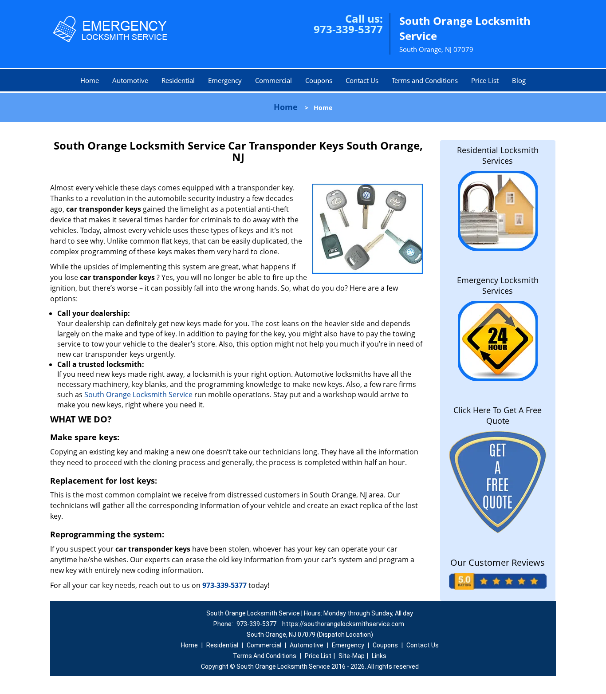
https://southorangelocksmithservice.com (343, 623)
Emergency (225, 80)
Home (89, 80)
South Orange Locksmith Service (138, 394)
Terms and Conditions (425, 80)
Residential (178, 80)
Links (379, 655)
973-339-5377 (348, 29)
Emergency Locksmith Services (498, 285)
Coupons (318, 80)
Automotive (130, 80)
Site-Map (351, 655)
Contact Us (362, 80)
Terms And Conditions (264, 655)
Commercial (273, 80)
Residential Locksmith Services (498, 155)
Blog (519, 80)
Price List (485, 80)
